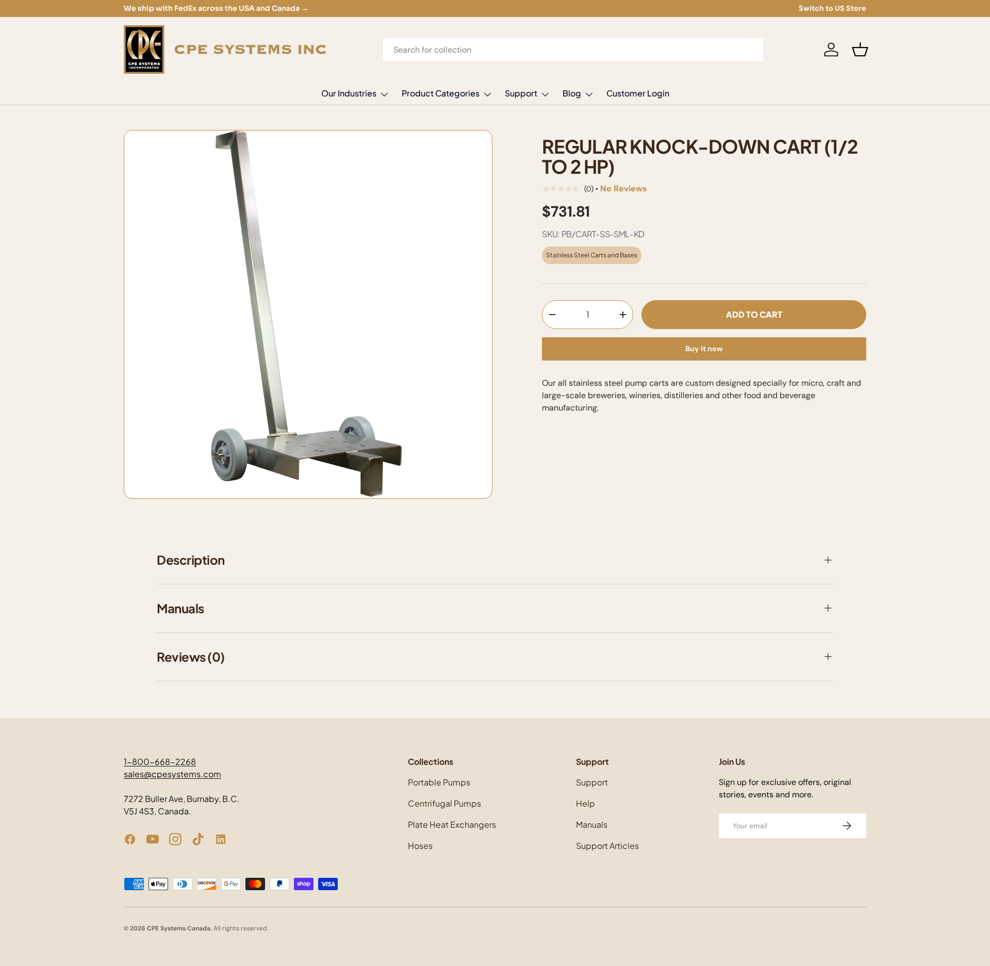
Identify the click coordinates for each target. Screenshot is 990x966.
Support (521, 93)
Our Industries (348, 93)
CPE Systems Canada (178, 928)
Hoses (420, 845)
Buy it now (704, 349)
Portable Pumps (439, 782)
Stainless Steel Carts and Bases (591, 255)
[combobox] (573, 49)
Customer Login (637, 93)
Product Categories (441, 93)
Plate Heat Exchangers (452, 824)
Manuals (591, 824)
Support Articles (607, 845)
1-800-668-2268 (160, 761)
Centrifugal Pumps (444, 803)
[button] (860, 49)
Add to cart (754, 314)
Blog (572, 93)
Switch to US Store (832, 8)
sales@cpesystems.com (172, 773)
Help (585, 803)
